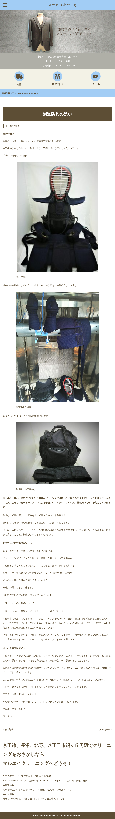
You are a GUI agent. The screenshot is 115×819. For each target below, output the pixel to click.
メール (95, 84)
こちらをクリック (43, 701)
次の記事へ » (105, 729)
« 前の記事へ (9, 729)
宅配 (19, 84)
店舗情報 (57, 84)
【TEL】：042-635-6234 (57, 61)
